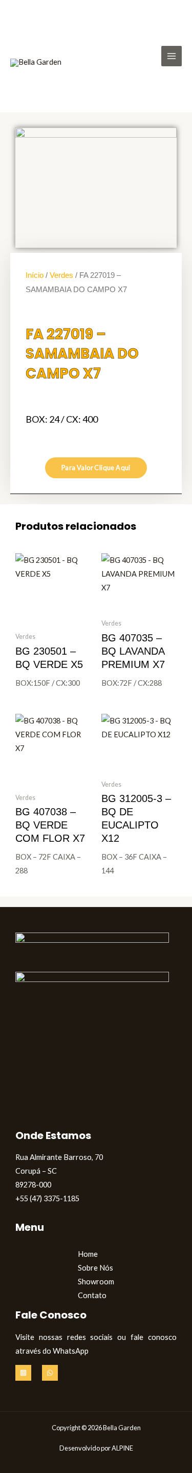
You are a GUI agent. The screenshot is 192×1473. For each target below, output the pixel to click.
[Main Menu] (171, 56)
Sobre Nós (95, 1267)
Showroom (96, 1281)
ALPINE (122, 1448)
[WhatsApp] (50, 1373)
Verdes (61, 275)
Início (35, 275)
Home (88, 1254)
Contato (92, 1295)
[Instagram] (23, 1373)
